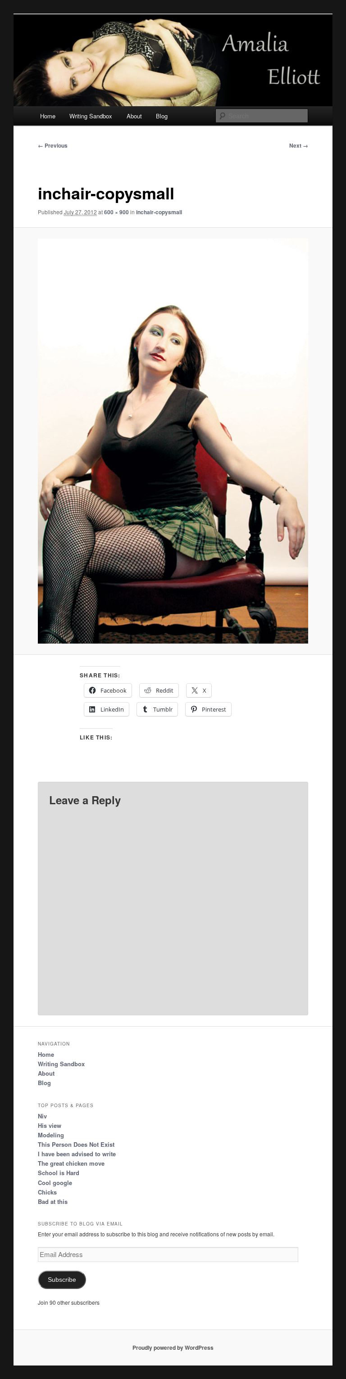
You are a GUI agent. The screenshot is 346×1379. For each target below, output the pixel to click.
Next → (298, 145)
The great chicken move (71, 1163)
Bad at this (53, 1201)
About (134, 116)
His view (49, 1125)
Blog (162, 116)
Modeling (51, 1135)
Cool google (55, 1182)
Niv (42, 1116)
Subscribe (62, 1279)
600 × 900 (116, 212)
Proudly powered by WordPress (173, 1347)
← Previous (53, 145)
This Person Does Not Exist (76, 1144)
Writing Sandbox (90, 116)
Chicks (47, 1192)
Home (47, 116)
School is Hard (58, 1172)
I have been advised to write (77, 1153)
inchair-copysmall (159, 212)
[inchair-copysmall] (173, 441)
